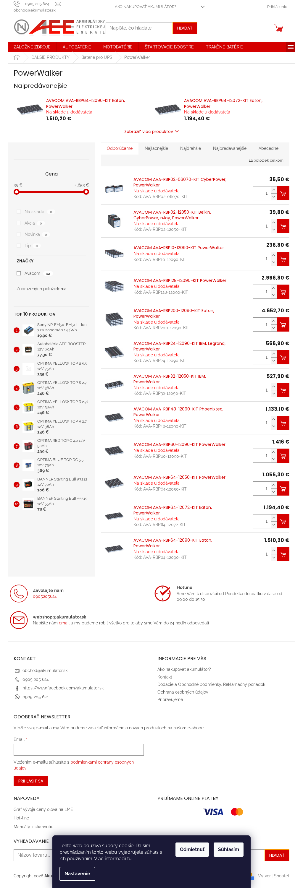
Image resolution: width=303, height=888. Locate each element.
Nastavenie (77, 873)
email (64, 623)
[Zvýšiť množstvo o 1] (274, 189)
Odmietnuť (192, 849)
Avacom (37, 273)
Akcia (33, 223)
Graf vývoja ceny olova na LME (43, 809)
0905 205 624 (35, 679)
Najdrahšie (190, 148)
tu (129, 858)
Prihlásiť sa (30, 781)
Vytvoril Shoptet (273, 876)
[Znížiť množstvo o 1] (274, 196)
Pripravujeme (170, 699)
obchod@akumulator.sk (44, 670)
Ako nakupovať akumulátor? (145, 6)
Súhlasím (228, 849)
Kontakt (164, 677)
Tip (31, 245)
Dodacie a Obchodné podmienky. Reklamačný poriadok (211, 684)
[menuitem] (32, 47)
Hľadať (185, 28)
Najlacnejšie (156, 148)
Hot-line (21, 818)
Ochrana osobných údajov (182, 692)
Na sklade (38, 211)
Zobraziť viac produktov (148, 131)
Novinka (36, 234)
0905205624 (45, 596)
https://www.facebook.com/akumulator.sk (63, 688)
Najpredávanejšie (229, 148)
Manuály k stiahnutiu (33, 826)
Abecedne (268, 148)
